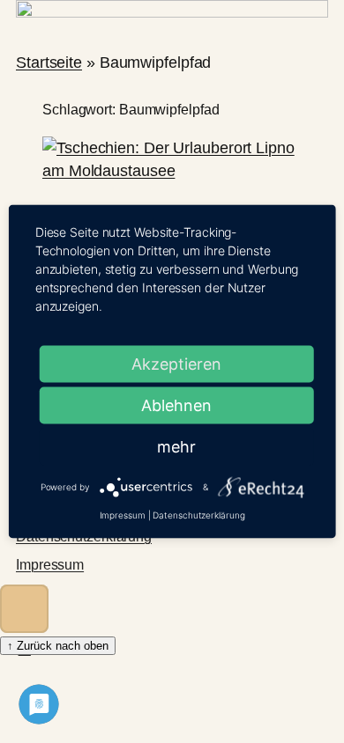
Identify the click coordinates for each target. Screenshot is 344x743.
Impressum (50, 564)
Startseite (49, 62)
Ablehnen (176, 405)
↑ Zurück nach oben (57, 645)
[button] (24, 609)
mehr (176, 447)
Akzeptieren (176, 364)
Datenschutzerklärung (198, 515)
